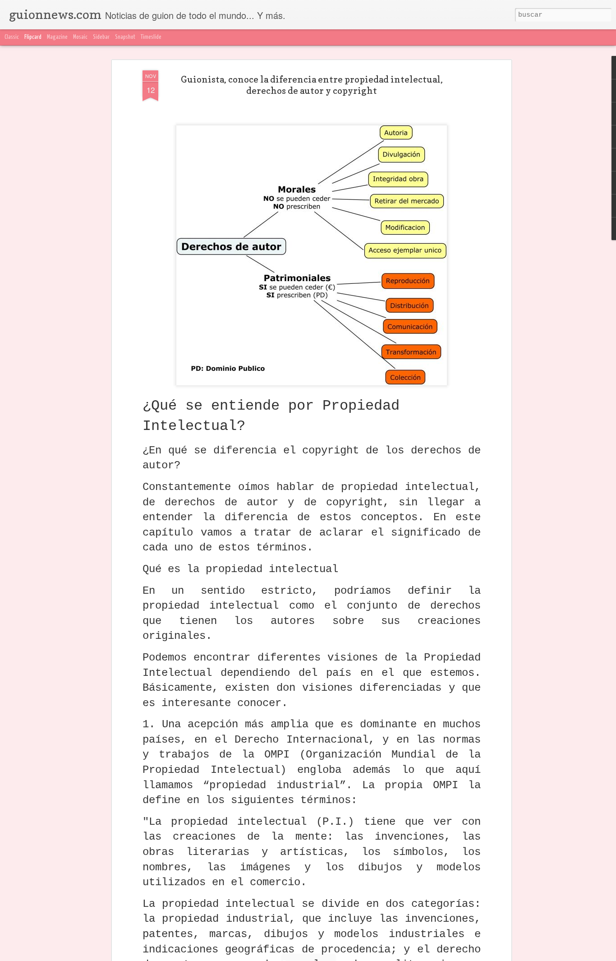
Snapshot (125, 37)
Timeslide (151, 37)
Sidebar (101, 37)
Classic (12, 37)
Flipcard (32, 37)
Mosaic (80, 37)
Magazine (57, 37)
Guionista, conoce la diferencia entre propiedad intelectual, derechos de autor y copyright (312, 85)
